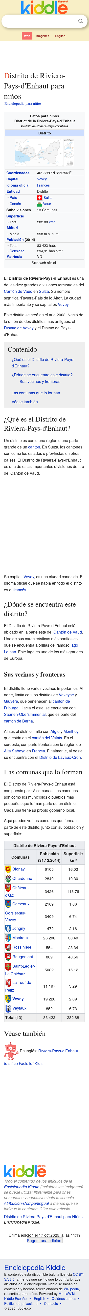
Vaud (47, 203)
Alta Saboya (14, 751)
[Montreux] (8, 937)
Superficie (15, 215)
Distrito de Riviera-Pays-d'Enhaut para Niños (43, 1216)
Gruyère (11, 701)
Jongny (18, 928)
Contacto (51, 1303)
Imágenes (42, 36)
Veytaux (19, 1008)
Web (27, 36)
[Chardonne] (8, 878)
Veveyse (66, 695)
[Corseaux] (8, 904)
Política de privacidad (21, 1303)
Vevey (42, 178)
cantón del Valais (47, 738)
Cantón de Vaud (18, 291)
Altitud (12, 227)
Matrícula (14, 256)
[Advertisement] (44, 55)
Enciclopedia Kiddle (21, 1186)
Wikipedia (71, 1288)
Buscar (81, 21)
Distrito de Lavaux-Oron (60, 757)
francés (19, 590)
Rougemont (22, 956)
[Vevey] (8, 998)
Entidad (13, 191)
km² (52, 221)
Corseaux (20, 904)
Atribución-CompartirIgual (26, 1203)
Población (15, 239)
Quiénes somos (64, 1298)
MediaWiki (67, 1293)
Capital (12, 178)
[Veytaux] (8, 1008)
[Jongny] (8, 928)
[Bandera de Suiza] (40, 197)
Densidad (17, 250)
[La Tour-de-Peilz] (8, 982)
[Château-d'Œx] (8, 888)
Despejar (70, 21)
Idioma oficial (17, 185)
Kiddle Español (15, 1298)
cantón (34, 447)
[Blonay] (8, 868)
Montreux (20, 937)
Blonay (18, 868)
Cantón (15, 203)
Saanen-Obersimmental (25, 714)
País (13, 197)
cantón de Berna (18, 721)
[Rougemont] (8, 956)
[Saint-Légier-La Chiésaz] (8, 966)
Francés (43, 185)
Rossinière (21, 947)
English (60, 36)
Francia (38, 751)
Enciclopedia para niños (23, 103)
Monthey (71, 731)
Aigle (55, 731)
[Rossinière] (8, 947)
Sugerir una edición (44, 1240)
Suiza (48, 197)
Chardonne (22, 878)
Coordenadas (17, 172)
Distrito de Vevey (19, 328)
